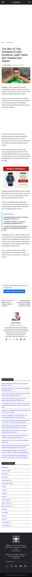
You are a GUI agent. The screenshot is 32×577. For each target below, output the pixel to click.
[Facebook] (10, 339)
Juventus (4, 496)
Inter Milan (5, 512)
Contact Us (22, 554)
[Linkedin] (17, 339)
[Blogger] (7, 339)
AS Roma (4, 516)
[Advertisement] (16, 23)
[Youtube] (25, 339)
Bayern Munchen (7, 503)
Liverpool (4, 493)
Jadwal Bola (5, 467)
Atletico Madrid (6, 499)
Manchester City (6, 480)
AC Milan (4, 509)
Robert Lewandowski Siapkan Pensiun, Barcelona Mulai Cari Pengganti (7, 303)
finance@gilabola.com (20, 561)
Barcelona (4, 477)
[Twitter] (21, 339)
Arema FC (4, 519)
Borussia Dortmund (7, 506)
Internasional (9, 42)
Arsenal (4, 490)
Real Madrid (5, 474)
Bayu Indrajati (7, 65)
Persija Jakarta (6, 522)
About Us (8, 554)
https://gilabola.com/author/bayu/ (16, 325)
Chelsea (4, 487)
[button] (29, 2)
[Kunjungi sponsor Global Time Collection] (16, 177)
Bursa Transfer (6, 470)
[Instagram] (14, 339)
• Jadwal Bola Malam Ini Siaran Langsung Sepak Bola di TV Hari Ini (15, 218)
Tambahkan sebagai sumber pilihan (14, 291)
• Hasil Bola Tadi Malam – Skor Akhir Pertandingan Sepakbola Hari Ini (14, 222)
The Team (15, 554)
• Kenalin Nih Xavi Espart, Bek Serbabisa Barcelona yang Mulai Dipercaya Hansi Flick (15, 228)
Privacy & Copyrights (13, 556)
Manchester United (7, 483)
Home (3, 42)
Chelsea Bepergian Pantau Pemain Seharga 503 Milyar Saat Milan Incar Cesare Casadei (23, 303)
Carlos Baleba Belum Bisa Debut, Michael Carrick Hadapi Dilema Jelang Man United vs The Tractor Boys (16, 405)
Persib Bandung (6, 525)
